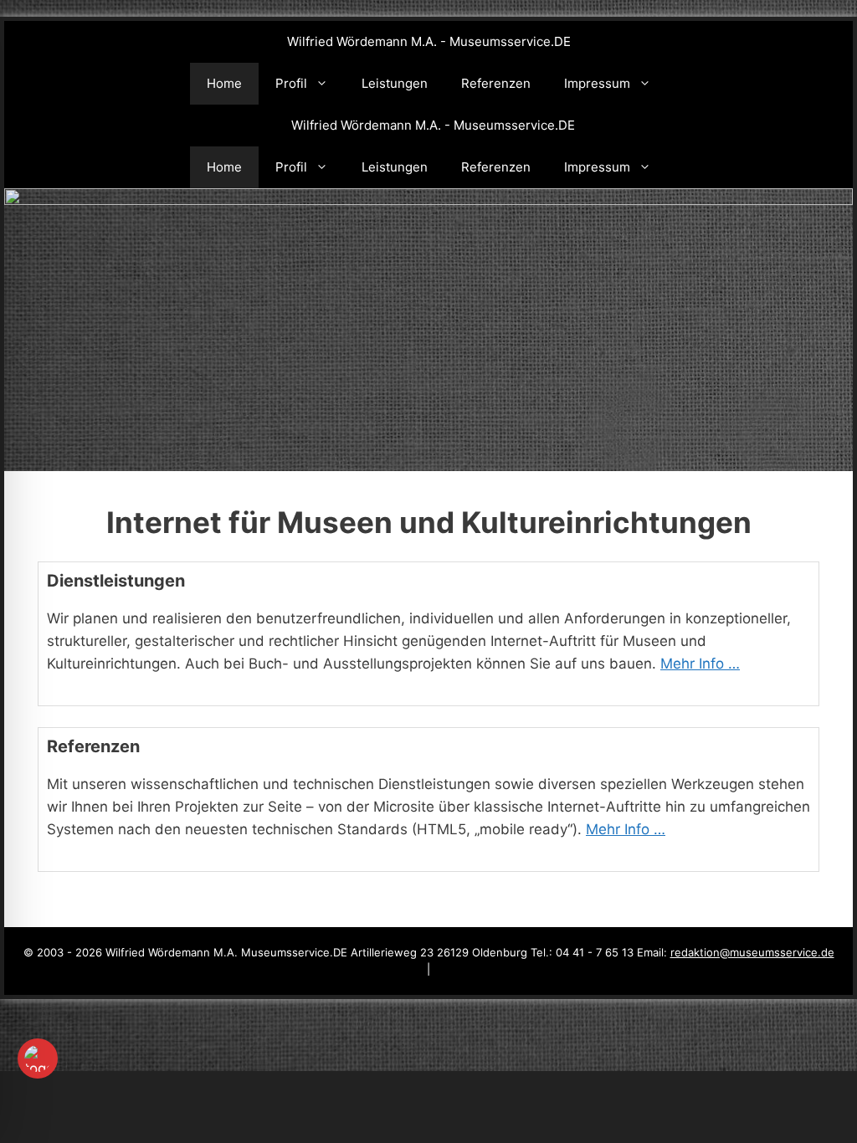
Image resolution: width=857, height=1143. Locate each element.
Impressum (597, 83)
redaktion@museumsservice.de (752, 952)
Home (224, 83)
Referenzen (496, 83)
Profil (291, 83)
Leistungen (395, 83)
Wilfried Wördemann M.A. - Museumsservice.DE (429, 41)
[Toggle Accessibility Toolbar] (37, 1058)
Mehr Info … (700, 663)
